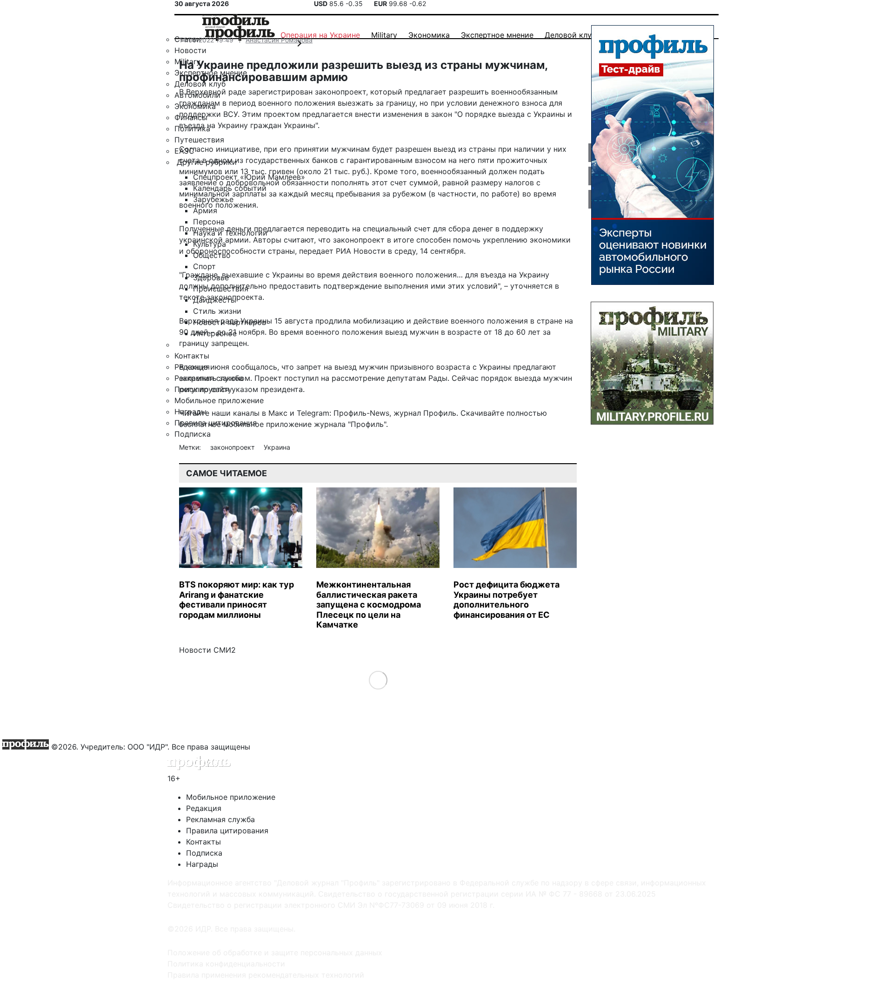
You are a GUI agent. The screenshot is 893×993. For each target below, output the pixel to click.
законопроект (233, 447)
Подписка (204, 853)
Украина (277, 447)
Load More (378, 679)
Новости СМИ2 (207, 650)
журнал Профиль (424, 413)
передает (316, 251)
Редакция (203, 808)
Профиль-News (361, 413)
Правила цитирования (227, 830)
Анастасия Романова (279, 39)
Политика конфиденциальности (226, 963)
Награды (202, 864)
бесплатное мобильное (221, 424)
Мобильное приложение (230, 797)
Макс (277, 413)
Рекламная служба (220, 819)
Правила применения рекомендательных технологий (265, 974)
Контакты (203, 841)
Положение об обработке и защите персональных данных (274, 952)
